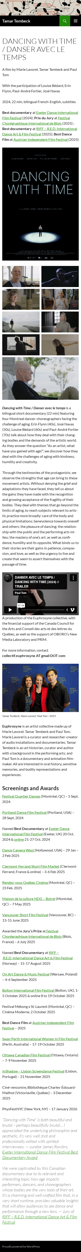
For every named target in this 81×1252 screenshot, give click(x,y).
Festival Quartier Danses (21, 796)
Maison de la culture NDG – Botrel (28, 898)
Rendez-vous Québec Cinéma (25, 882)
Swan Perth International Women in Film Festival (40, 1039)
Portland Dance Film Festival (24, 812)
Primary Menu (75, 20)
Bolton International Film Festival (28, 990)
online (19, 839)
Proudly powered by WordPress (21, 1246)
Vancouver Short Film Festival (25, 915)
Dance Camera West (18, 850)
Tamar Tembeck (16, 20)
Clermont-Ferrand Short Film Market (30, 866)
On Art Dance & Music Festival (26, 974)
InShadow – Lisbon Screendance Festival (33, 1071)
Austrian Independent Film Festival (41, 139)
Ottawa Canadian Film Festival (26, 1055)
